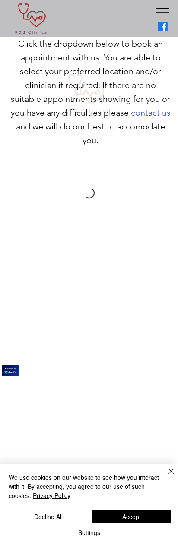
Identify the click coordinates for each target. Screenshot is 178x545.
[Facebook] (163, 26)
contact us (151, 112)
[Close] (166, 476)
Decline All (48, 516)
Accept (131, 516)
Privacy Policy (51, 495)
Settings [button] (89, 532)
